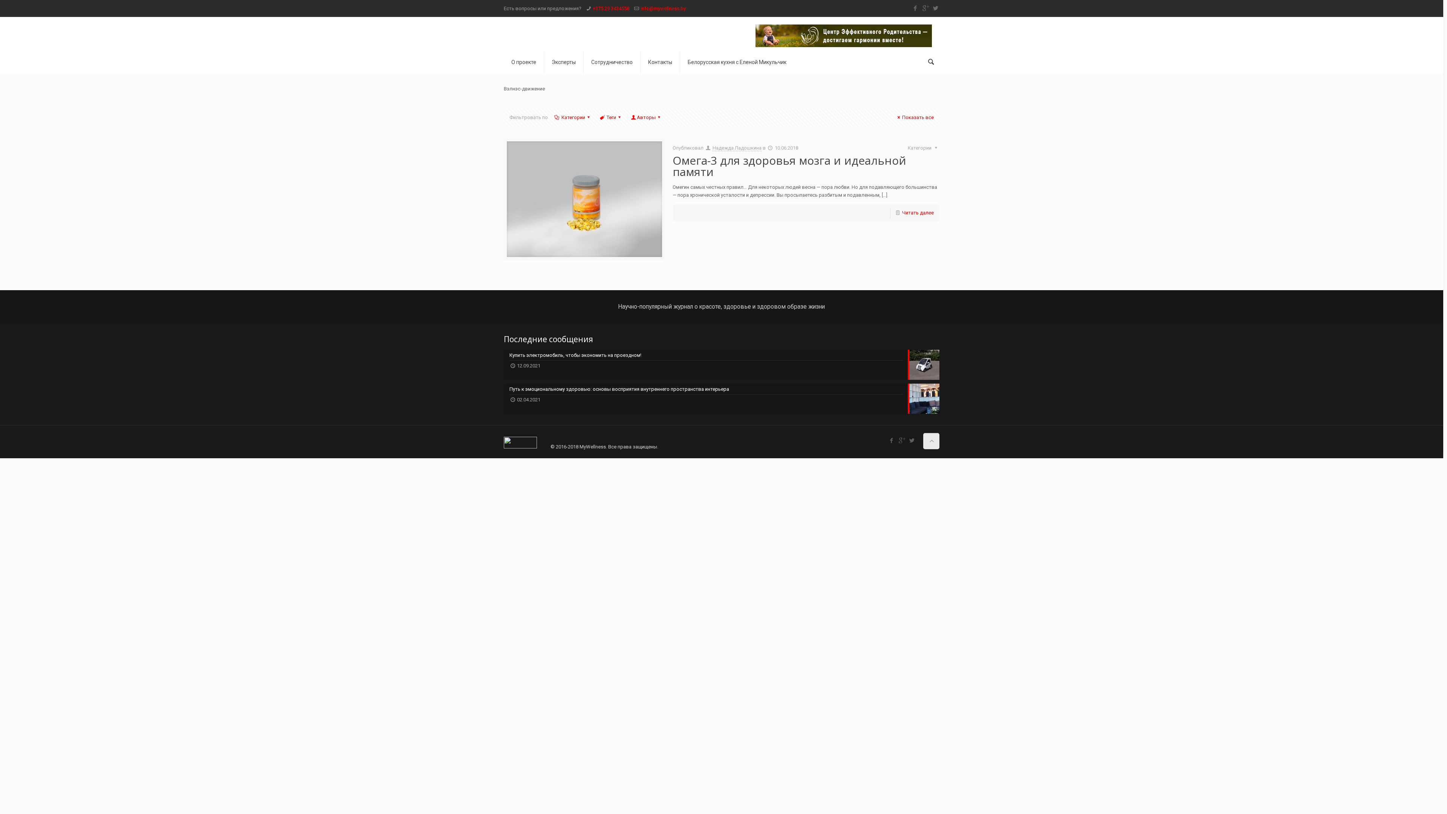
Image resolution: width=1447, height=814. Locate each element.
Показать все (918, 117)
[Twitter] (935, 8)
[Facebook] (915, 8)
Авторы (646, 117)
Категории (573, 117)
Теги (611, 117)
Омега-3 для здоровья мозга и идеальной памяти (789, 166)
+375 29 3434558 (611, 8)
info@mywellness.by (663, 8)
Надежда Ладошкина (737, 148)
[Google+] (925, 8)
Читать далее (918, 213)
